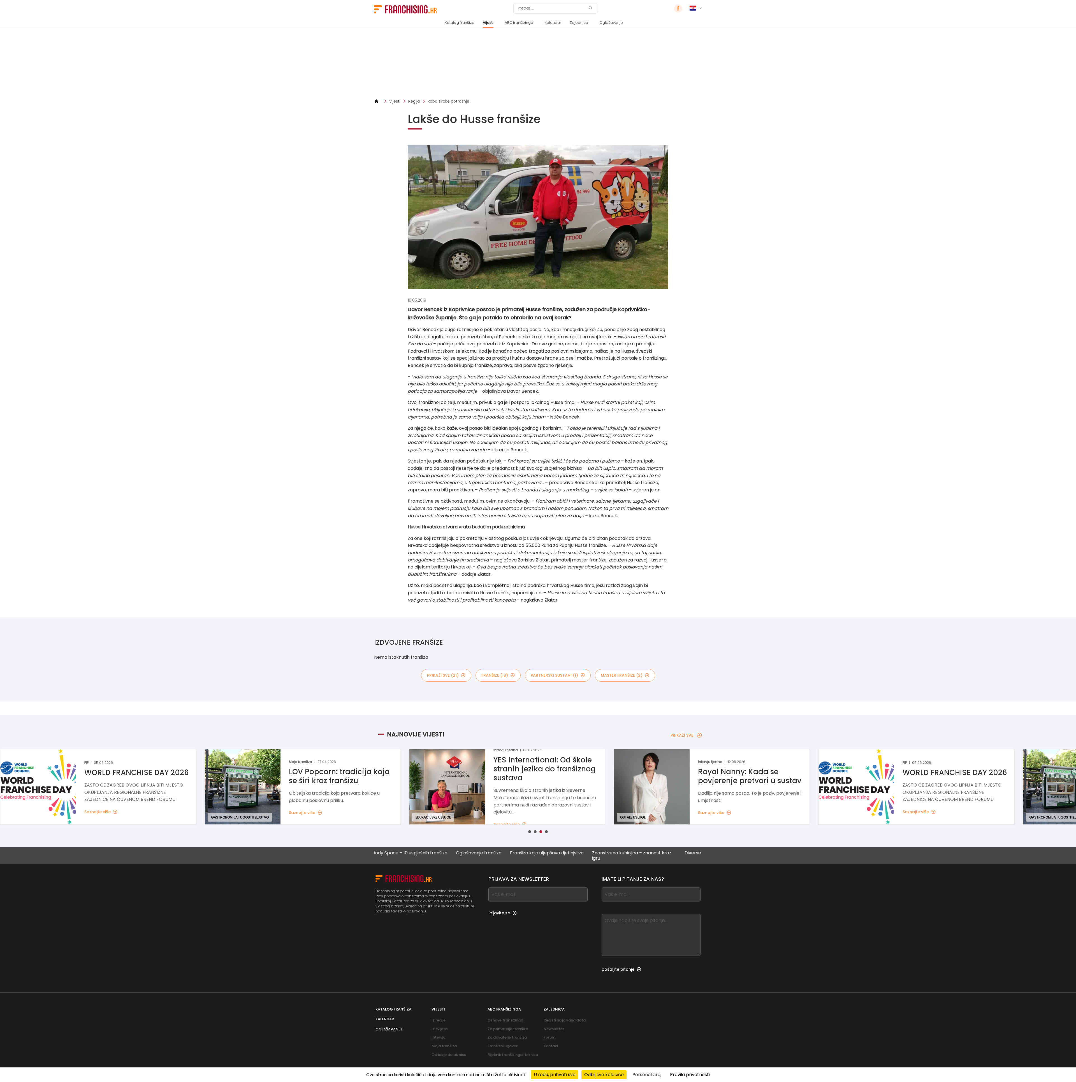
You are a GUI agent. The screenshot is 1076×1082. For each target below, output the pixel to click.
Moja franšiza (444, 1046)
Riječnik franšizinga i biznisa (513, 1054)
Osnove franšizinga (505, 1020)
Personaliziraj (646, 1074)
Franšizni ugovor (503, 1046)
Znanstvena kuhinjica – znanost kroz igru (577, 855)
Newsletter (554, 1029)
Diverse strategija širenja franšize (666, 853)
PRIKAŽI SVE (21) (443, 675)
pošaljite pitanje (618, 969)
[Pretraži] (590, 8)
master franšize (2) (622, 675)
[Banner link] (538, 63)
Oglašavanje (611, 22)
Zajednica (579, 22)
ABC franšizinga (519, 22)
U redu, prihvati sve (555, 1074)
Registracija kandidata (565, 1020)
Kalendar (552, 22)
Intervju (438, 1037)
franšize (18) (494, 675)
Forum (549, 1037)
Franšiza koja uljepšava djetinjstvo (493, 853)
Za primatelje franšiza (508, 1029)
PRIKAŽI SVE (682, 735)
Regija (414, 101)
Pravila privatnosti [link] (690, 1074)
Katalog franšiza (459, 22)
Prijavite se (499, 913)
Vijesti (488, 22)
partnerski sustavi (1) (554, 675)
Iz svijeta (439, 1029)
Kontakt (551, 1046)
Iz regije (439, 1020)
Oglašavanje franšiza (424, 853)
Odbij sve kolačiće (604, 1074)
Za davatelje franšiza (507, 1037)
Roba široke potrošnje (448, 101)
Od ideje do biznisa (449, 1054)
